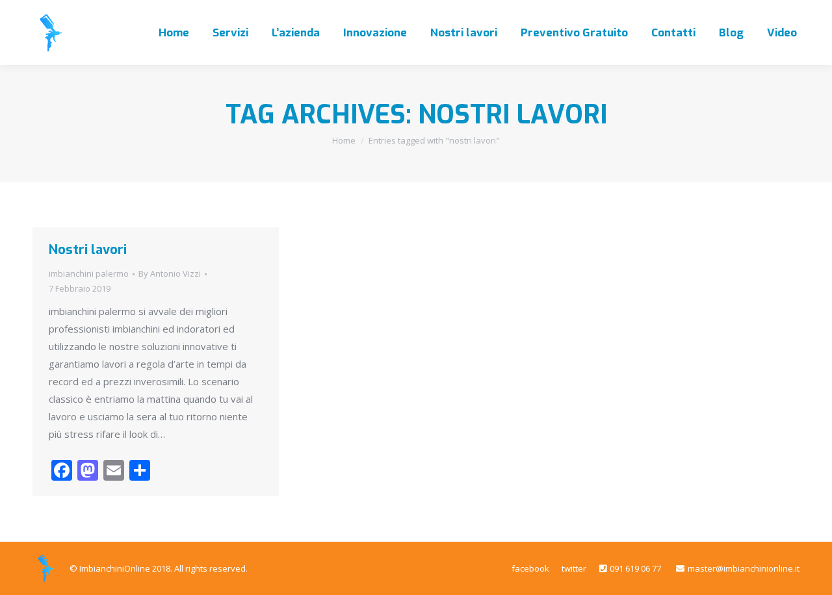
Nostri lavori (88, 250)
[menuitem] (174, 32)
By (169, 273)
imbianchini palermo (89, 273)
